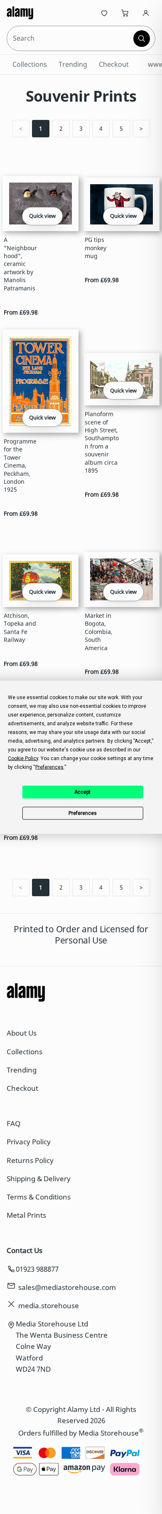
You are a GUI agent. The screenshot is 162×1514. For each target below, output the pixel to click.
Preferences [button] (49, 767)
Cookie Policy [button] (23, 758)
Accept (82, 792)
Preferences (83, 813)
